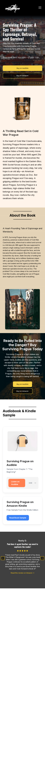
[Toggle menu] (40, 8)
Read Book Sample (17, 518)
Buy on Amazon (22, 75)
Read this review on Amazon (21, 573)
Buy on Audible (22, 68)
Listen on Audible (15, 482)
